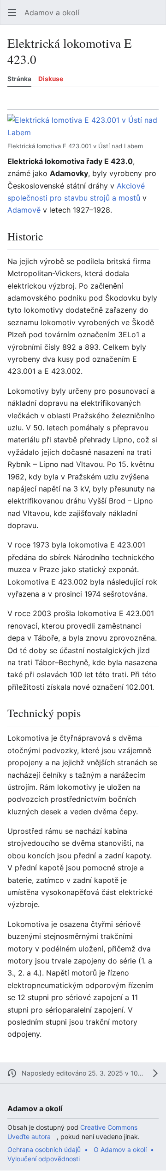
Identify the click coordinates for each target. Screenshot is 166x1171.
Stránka (19, 78)
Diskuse (50, 78)
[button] (12, 12)
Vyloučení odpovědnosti (43, 1159)
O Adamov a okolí (120, 1149)
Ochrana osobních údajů (44, 1149)
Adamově (24, 209)
